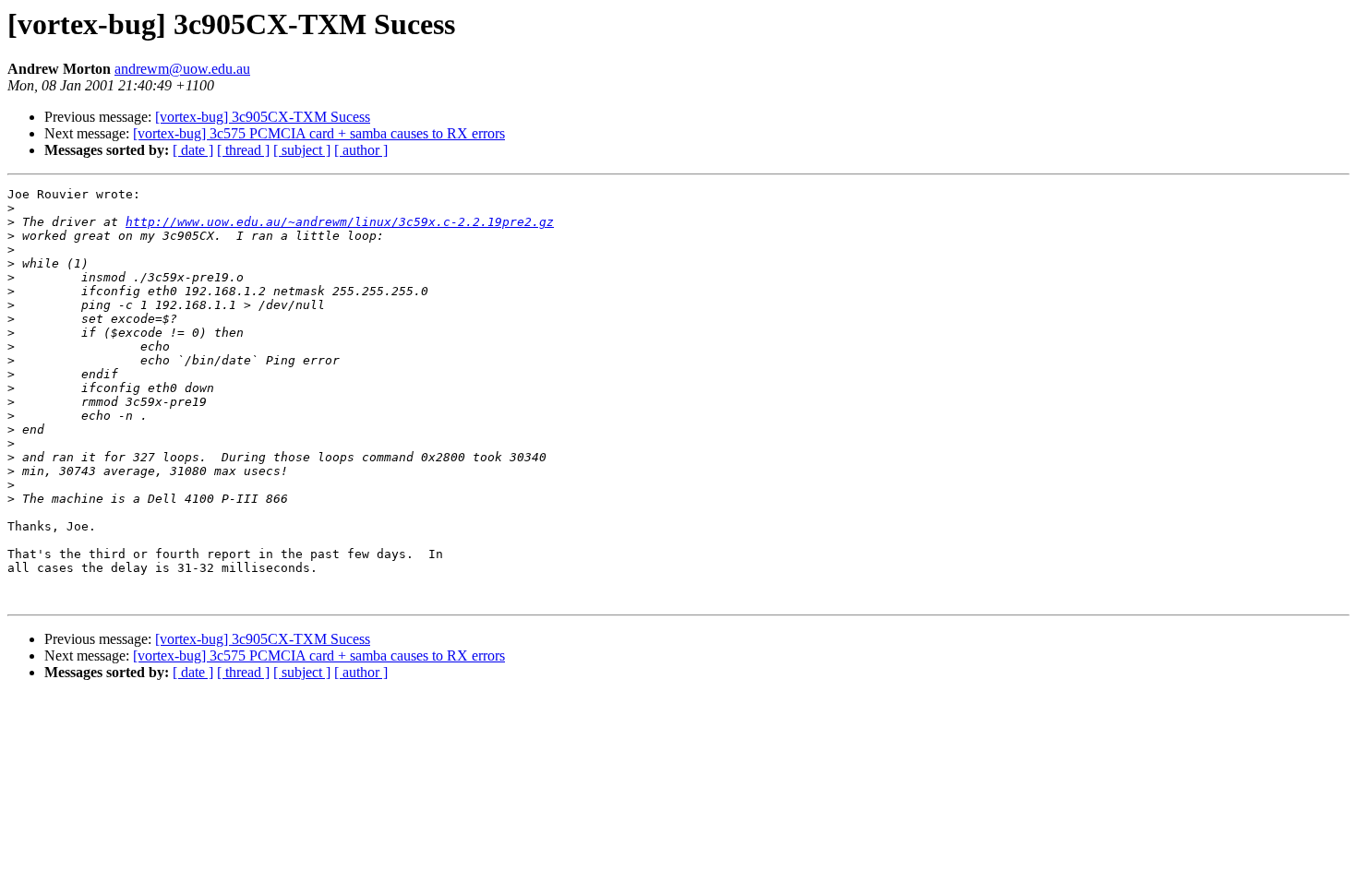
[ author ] (361, 150)
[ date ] (193, 150)
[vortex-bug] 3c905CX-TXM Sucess (262, 117)
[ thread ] (243, 150)
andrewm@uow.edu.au (182, 69)
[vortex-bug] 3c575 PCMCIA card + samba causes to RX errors (319, 133)
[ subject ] (301, 150)
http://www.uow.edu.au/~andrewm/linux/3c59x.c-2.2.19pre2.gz (340, 222)
